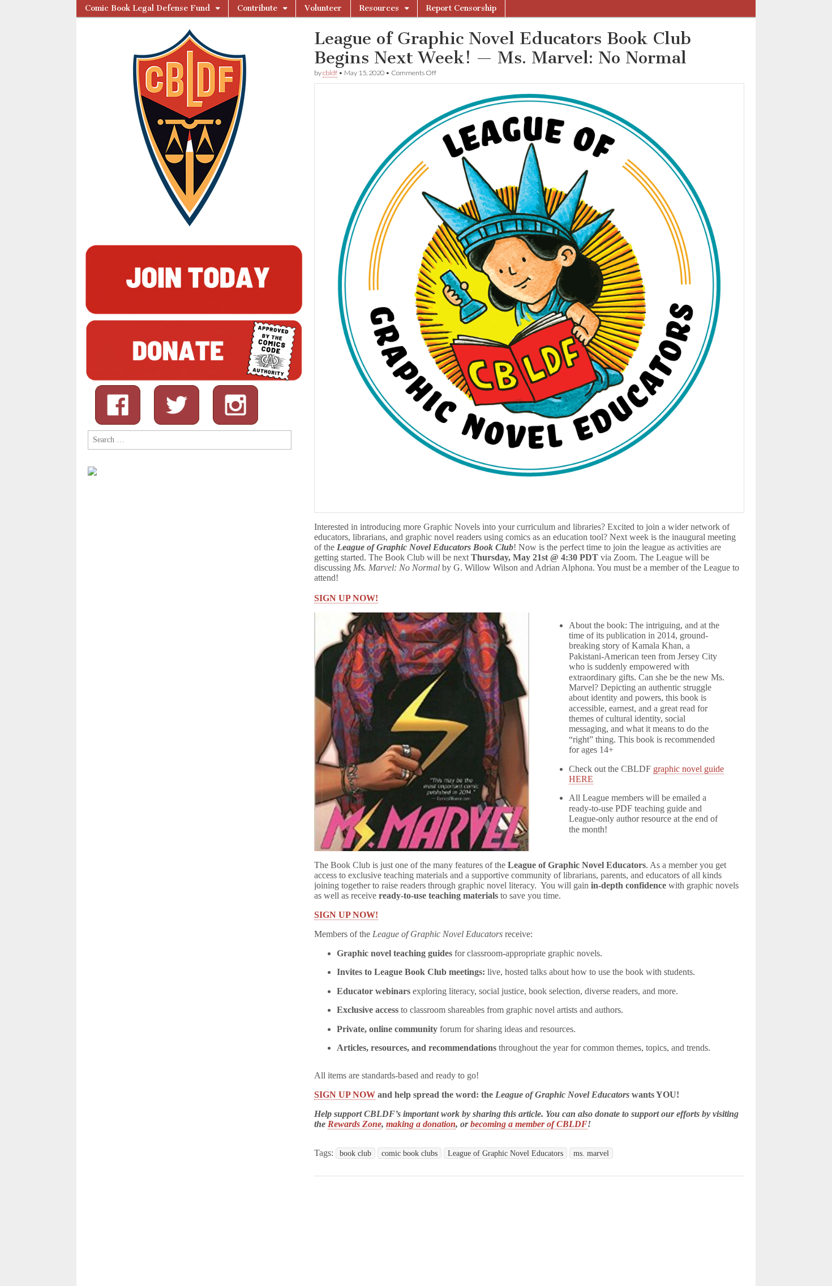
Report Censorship (461, 8)
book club (355, 1153)
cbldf (330, 72)
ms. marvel (591, 1153)
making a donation (421, 1124)
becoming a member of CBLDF (528, 1124)
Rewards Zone (354, 1124)
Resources (379, 8)
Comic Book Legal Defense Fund (147, 8)
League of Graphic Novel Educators (505, 1153)
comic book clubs (409, 1153)
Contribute (257, 8)
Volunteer (323, 8)
